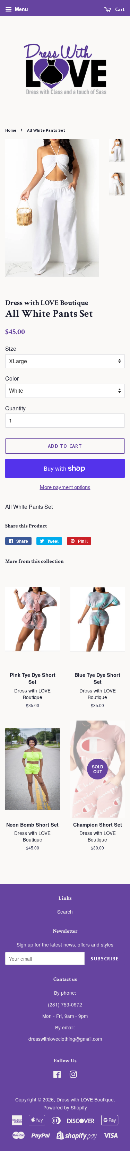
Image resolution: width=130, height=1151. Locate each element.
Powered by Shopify (65, 1107)
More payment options (65, 486)
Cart (119, 9)
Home (10, 130)
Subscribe (104, 959)
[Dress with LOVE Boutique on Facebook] (57, 1075)
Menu (21, 9)
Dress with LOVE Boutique (85, 1099)
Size (10, 348)
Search (65, 911)
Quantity (15, 408)
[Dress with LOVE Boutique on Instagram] (73, 1075)
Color (12, 378)
